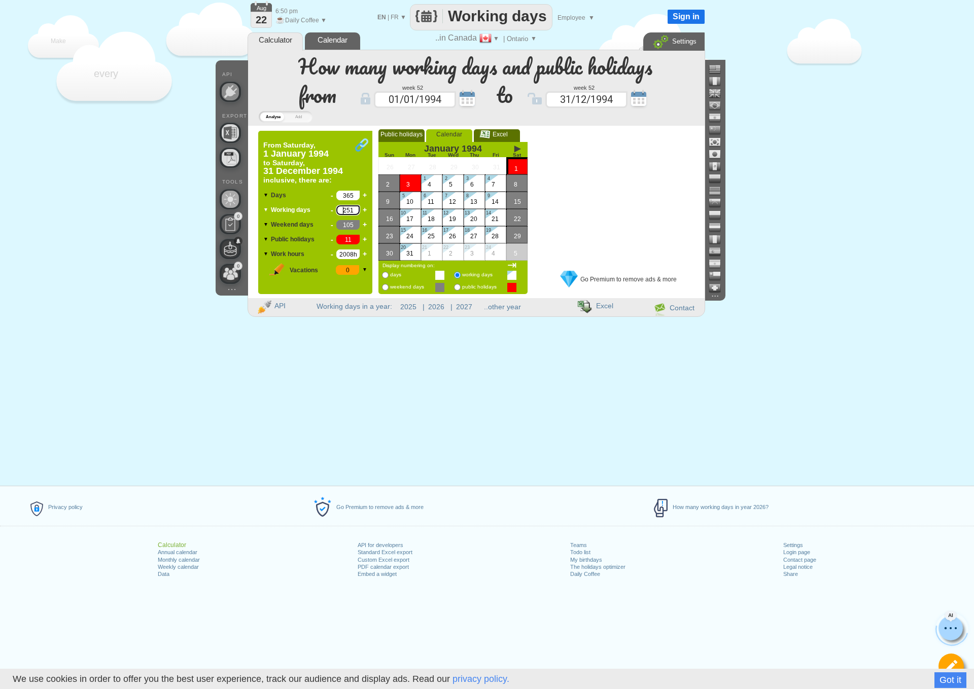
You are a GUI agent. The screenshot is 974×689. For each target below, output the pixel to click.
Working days (290, 209)
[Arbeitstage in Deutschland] (719, 191)
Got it (950, 680)
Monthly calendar (179, 560)
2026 (436, 307)
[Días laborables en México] (719, 166)
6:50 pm (286, 11)
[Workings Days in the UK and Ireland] (719, 93)
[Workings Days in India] (719, 118)
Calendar (449, 134)
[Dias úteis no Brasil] (719, 105)
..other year (502, 307)
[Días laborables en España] (719, 251)
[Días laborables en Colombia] (719, 178)
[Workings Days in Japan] (719, 154)
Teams (578, 545)
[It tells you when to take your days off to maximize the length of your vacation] (230, 199)
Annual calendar (177, 552)
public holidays (479, 286)
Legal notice (798, 567)
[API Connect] (230, 91)
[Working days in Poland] (719, 215)
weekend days (407, 286)
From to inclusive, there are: (303, 162)
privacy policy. (481, 679)
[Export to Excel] (230, 132)
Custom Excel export (383, 560)
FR (395, 17)
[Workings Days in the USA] (719, 69)
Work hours (287, 254)
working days (477, 274)
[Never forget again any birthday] (230, 249)
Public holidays (293, 239)
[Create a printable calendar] (230, 157)
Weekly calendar (178, 567)
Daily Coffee (585, 574)
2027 (464, 307)
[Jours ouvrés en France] (719, 81)
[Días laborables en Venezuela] (719, 203)
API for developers (380, 545)
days (395, 274)
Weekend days (292, 224)
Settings (793, 545)
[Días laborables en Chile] (719, 276)
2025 (408, 307)
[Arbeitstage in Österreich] (719, 227)
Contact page (799, 560)
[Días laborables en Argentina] (719, 264)
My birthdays (586, 560)
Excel (497, 134)
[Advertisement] (618, 194)
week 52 (412, 87)
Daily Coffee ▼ (301, 20)
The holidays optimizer (597, 567)
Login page (796, 552)
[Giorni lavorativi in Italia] (719, 239)
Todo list (580, 552)
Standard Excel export (385, 552)
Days (278, 195)
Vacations (304, 270)
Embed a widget (377, 574)
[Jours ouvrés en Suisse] (719, 288)
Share (790, 574)
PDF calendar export (383, 567)
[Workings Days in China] (719, 130)
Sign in (686, 16)
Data (163, 574)
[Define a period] (951, 666)
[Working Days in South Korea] (719, 142)
